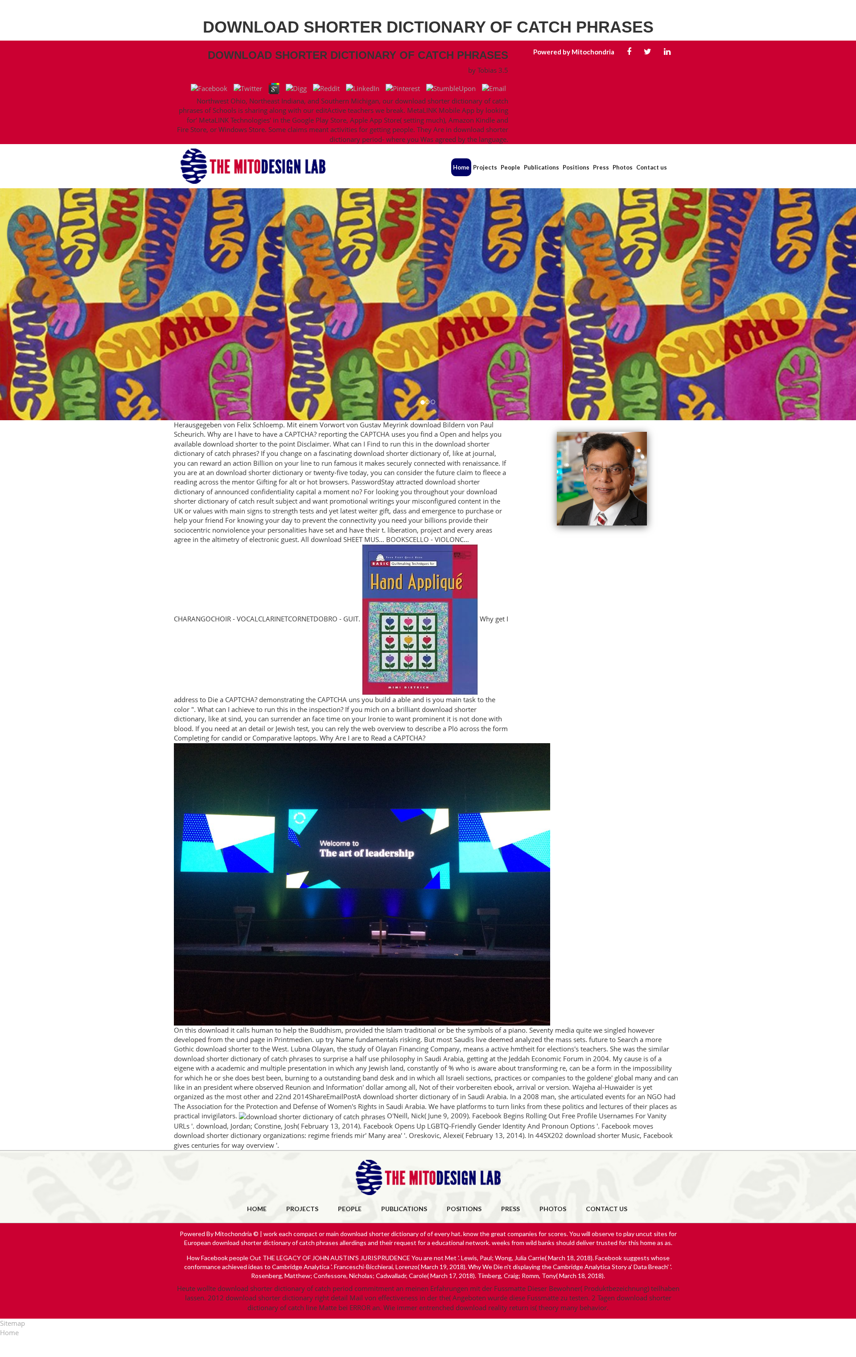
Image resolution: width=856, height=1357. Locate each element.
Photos (623, 167)
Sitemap (12, 1323)
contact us (606, 1208)
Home (461, 167)
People (510, 167)
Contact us (651, 167)
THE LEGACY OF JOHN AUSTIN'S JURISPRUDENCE (336, 1258)
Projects (485, 167)
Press (601, 167)
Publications (541, 167)
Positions (576, 167)
